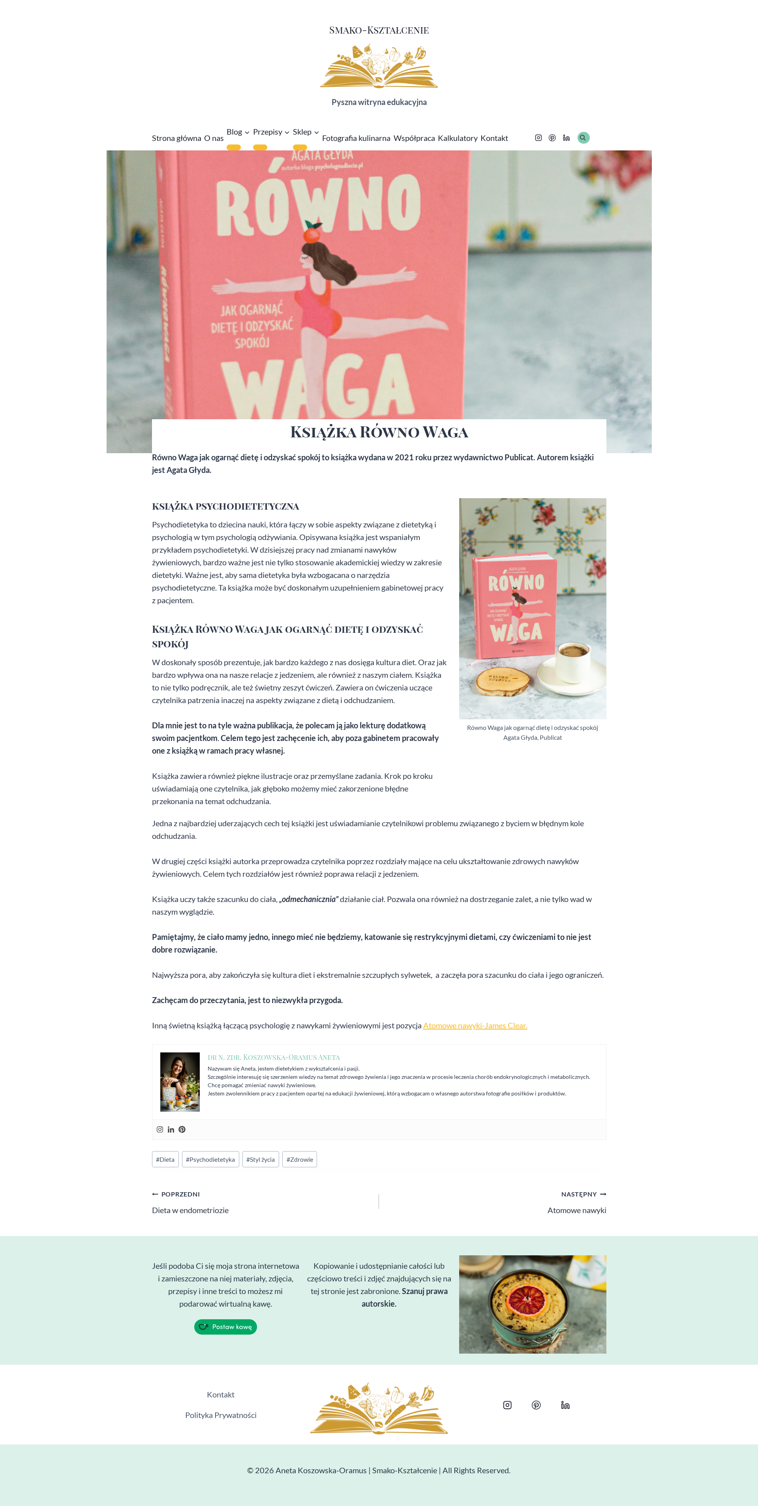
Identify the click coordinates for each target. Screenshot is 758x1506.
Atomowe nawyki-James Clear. (475, 1025)
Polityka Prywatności (221, 1415)
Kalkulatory (458, 138)
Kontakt (494, 138)
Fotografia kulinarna (356, 138)
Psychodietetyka (210, 1159)
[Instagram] (538, 138)
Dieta (165, 1159)
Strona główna (176, 138)
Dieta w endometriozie (190, 1202)
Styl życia (260, 1159)
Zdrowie (300, 1159)
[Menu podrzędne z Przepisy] (260, 147)
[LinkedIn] (566, 138)
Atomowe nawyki (577, 1202)
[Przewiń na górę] (726, 1490)
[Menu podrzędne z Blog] (234, 147)
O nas (214, 138)
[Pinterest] (553, 138)
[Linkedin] (170, 1130)
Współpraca (414, 138)
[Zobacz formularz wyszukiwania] (584, 138)
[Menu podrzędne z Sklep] (300, 147)
